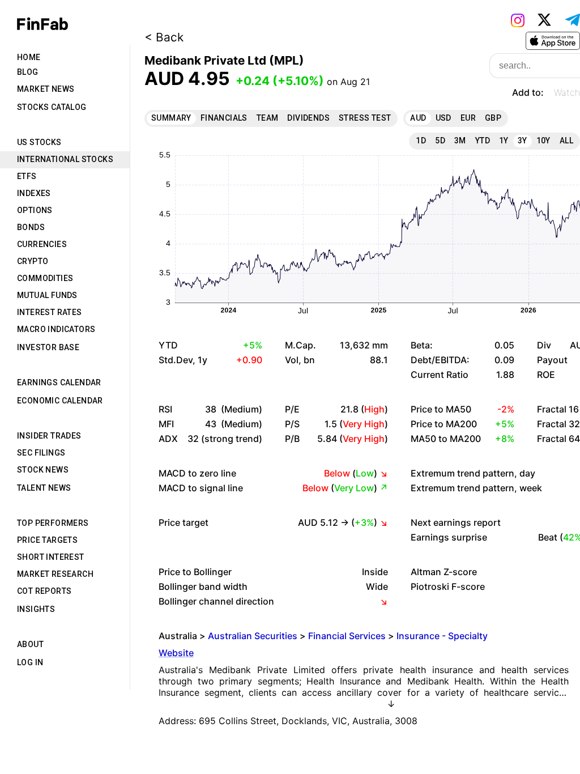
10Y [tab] (543, 140)
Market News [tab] (45, 88)
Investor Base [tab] (48, 347)
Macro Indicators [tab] (56, 329)
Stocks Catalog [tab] (52, 107)
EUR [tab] (468, 117)
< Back (164, 37)
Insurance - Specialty (442, 635)
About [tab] (30, 644)
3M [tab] (460, 140)
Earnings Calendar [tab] (59, 382)
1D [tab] (421, 140)
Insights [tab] (36, 609)
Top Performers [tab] (53, 523)
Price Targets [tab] (47, 540)
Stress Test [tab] (365, 117)
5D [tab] (440, 140)
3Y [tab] (522, 140)
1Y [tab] (504, 140)
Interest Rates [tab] (49, 312)
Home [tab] (29, 57)
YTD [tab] (482, 140)
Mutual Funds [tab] (47, 295)
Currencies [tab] (42, 244)
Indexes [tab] (34, 193)
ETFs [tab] (27, 176)
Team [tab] (268, 117)
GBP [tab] (493, 117)
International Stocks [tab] (65, 159)
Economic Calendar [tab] (60, 400)
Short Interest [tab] (50, 557)
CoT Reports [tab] (44, 591)
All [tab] (566, 140)
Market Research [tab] (55, 574)
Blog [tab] (28, 71)
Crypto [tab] (32, 261)
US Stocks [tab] (39, 142)
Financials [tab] (224, 117)
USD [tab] (443, 117)
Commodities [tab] (45, 278)
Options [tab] (35, 210)
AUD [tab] (418, 117)
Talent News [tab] (44, 487)
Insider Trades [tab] (49, 435)
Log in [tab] (30, 662)
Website (176, 652)
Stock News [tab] (43, 469)
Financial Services (347, 635)
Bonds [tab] (31, 227)
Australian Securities (252, 635)
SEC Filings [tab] (41, 452)
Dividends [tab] (308, 117)
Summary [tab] (171, 117)
